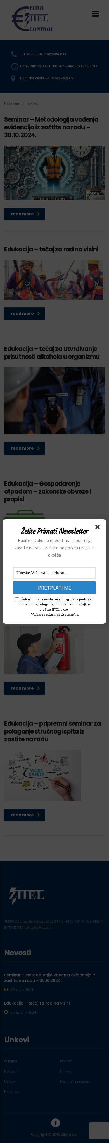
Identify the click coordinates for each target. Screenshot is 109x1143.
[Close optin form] (98, 528)
